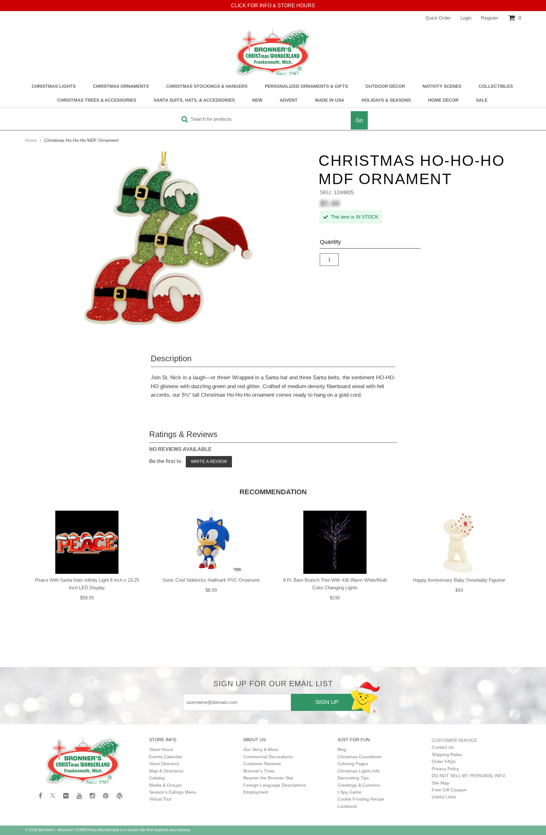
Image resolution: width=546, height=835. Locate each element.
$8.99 (211, 590)
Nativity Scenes (441, 86)
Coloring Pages (352, 763)
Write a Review (209, 461)
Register (489, 18)
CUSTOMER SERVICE (454, 740)
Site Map (440, 782)
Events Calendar (165, 756)
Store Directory (164, 763)
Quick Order (438, 18)
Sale (482, 100)
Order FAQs (444, 761)
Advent (289, 100)
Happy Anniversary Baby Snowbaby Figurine (459, 580)
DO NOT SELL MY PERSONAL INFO (468, 775)
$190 (335, 597)
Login (465, 18)
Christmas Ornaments (121, 86)
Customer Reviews (262, 763)
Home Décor (443, 100)
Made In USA (329, 100)
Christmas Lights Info (358, 770)
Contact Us (443, 747)
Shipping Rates (447, 754)
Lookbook (347, 806)
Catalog (157, 777)
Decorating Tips (353, 777)
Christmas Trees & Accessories (96, 100)
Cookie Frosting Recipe (360, 799)
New (257, 100)
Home (31, 140)
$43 (459, 590)
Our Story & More (260, 749)
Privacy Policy (445, 768)
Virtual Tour (160, 799)
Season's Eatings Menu (172, 792)
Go (359, 120)
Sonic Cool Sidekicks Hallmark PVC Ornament (210, 580)
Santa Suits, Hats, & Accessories (194, 100)
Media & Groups (165, 785)
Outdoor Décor (385, 86)
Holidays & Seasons (386, 100)
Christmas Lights (54, 86)
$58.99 (87, 597)
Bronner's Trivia (259, 770)
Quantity (330, 242)
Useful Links (444, 796)
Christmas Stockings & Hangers (206, 86)
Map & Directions (166, 770)
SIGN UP (327, 702)
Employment (255, 792)
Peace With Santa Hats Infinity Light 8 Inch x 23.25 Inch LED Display (87, 583)
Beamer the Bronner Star (268, 777)
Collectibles (496, 86)
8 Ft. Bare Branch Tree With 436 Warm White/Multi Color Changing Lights (335, 583)
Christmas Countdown (359, 756)
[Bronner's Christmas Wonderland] (273, 52)
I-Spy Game (349, 792)
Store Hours (161, 749)
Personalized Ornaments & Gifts (306, 86)
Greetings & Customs (358, 785)
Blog (341, 749)
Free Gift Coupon (449, 789)
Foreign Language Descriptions (274, 785)
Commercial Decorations (268, 756)
